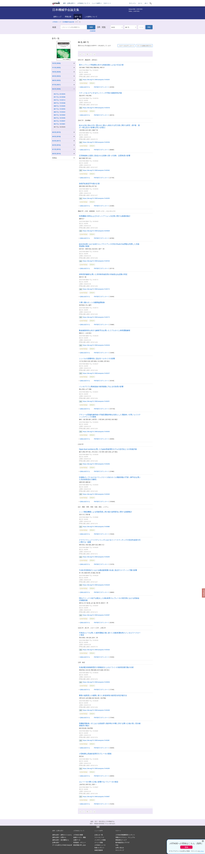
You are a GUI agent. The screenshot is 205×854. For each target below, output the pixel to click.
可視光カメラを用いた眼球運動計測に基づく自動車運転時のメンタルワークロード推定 (110, 634)
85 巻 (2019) (56, 132)
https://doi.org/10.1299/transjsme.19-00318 (96, 108)
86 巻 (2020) (56, 89)
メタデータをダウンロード (126, 45)
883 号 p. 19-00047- (60, 121)
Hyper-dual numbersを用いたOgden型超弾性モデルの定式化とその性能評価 (108, 449)
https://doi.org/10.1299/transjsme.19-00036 (96, 682)
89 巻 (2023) (56, 76)
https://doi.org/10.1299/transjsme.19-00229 (96, 585)
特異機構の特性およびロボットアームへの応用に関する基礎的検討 (104, 216)
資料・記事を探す (68, 3)
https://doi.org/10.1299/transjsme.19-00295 (96, 768)
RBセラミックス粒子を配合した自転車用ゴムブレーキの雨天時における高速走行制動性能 (109, 599)
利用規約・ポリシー (79, 842)
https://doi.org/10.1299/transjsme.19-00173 (96, 317)
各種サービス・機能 (79, 837)
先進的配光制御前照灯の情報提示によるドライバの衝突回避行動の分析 (106, 667)
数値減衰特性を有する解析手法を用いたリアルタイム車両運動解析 (104, 330)
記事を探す (55, 842)
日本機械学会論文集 (68, 22)
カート (140, 3)
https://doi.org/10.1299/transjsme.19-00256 (96, 464)
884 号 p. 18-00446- (60, 118)
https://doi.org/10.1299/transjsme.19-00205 (96, 557)
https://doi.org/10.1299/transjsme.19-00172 (96, 289)
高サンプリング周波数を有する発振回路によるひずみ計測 (101, 65)
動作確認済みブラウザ (122, 842)
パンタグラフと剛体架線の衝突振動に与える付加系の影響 (101, 386)
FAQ (117, 845)
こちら (202, 851)
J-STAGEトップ (56, 22)
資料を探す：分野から (59, 837)
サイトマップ (120, 850)
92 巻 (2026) (56, 63)
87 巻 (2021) (56, 85)
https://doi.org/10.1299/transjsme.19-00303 (96, 431)
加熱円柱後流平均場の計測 (89, 183)
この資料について (90, 16)
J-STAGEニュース (99, 845)
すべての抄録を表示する (144, 45)
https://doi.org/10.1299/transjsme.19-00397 (96, 615)
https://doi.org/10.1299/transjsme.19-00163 (96, 261)
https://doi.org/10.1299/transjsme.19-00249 (96, 710)
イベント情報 (98, 842)
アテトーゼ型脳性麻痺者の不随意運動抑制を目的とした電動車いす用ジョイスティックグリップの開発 (110, 415)
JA (145, 3)
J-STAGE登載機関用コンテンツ (125, 835)
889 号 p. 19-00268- (60, 103)
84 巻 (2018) (56, 136)
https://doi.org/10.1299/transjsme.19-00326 (96, 650)
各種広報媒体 (98, 850)
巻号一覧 (78, 16)
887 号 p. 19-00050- (60, 109)
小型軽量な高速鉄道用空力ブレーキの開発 (95, 753)
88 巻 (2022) (56, 80)
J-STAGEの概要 (78, 835)
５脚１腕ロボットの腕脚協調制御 (92, 302)
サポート (106, 3)
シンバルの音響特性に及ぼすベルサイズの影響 (97, 358)
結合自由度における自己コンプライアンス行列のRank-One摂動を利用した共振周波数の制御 (109, 245)
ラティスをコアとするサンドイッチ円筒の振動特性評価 (100, 93)
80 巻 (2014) (56, 154)
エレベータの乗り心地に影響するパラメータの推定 (98, 782)
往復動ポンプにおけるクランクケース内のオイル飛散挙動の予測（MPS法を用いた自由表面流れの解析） (110, 478)
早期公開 (68, 16)
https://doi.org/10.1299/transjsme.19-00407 (96, 796)
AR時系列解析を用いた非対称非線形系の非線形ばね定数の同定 (103, 274)
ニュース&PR (96, 3)
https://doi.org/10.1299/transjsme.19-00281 (96, 740)
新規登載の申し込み (79, 845)
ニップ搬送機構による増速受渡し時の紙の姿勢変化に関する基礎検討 (105, 512)
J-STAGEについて (83, 3)
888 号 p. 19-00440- (60, 106)
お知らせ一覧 (98, 835)
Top (98, 827)
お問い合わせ (120, 848)
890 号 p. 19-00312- (60, 100)
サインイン (132, 3)
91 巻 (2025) (56, 67)
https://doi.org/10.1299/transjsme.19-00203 (96, 79)
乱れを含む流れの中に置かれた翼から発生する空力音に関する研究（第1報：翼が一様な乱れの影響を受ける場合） (109, 126)
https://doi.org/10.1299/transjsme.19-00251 (96, 401)
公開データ (76, 840)
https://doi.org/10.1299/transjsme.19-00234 (96, 345)
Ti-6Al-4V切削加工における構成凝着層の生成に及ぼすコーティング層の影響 (108, 570)
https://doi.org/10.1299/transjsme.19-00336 (96, 142)
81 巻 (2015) (56, 149)
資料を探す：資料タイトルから (62, 835)
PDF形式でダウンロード (101, 87)
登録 (186, 847)
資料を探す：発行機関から (60, 840)
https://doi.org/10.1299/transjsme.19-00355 (96, 198)
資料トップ (57, 16)
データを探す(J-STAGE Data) (61, 845)
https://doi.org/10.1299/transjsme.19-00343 (96, 494)
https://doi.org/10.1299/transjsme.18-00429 (96, 231)
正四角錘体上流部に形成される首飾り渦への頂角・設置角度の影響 (104, 155)
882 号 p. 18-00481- (60, 124)
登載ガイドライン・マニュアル (125, 837)
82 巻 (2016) (56, 145)
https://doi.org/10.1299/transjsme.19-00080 (96, 526)
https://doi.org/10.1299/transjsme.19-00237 (96, 373)
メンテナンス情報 (100, 840)
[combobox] (117, 27)
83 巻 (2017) (56, 141)
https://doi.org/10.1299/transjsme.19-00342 (96, 170)
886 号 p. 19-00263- (60, 112)
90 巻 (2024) (56, 72)
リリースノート (99, 837)
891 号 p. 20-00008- (60, 97)
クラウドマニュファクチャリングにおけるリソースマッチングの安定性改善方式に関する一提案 (110, 541)
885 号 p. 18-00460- (60, 115)
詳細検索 (92, 31)
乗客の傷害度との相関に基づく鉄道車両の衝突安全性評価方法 (103, 695)
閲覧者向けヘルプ (121, 840)
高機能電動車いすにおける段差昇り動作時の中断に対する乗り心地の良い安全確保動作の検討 (110, 724)
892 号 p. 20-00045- (60, 94)
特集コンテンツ (99, 848)
